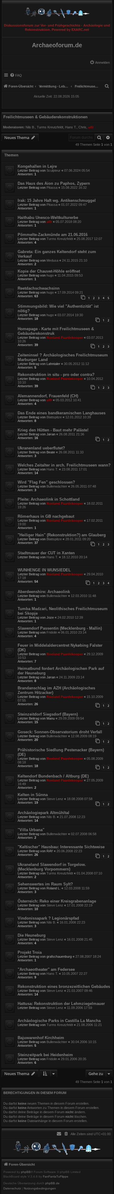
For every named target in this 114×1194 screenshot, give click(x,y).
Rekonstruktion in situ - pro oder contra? (56, 374)
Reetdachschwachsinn (39, 288)
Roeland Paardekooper (65, 337)
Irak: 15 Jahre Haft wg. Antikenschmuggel (57, 200)
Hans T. (71, 127)
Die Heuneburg (32, 935)
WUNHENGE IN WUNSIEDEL (44, 570)
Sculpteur (53, 170)
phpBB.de (52, 1183)
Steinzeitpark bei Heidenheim (45, 1055)
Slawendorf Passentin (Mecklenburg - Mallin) (60, 628)
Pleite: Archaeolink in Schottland (49, 499)
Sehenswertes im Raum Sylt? (45, 884)
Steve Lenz (55, 799)
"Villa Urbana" (31, 830)
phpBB (26, 1172)
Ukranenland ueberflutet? (41, 448)
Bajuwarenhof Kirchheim (41, 1037)
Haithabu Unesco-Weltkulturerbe (48, 217)
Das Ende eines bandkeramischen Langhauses (61, 413)
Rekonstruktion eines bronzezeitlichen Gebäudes (64, 986)
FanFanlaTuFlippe (55, 1176)
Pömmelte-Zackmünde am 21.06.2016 (53, 234)
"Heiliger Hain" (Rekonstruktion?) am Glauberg (62, 535)
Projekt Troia (30, 952)
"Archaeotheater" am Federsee (46, 969)
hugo (50, 275)
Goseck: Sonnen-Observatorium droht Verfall (60, 732)
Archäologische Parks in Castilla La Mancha (59, 1020)
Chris (82, 127)
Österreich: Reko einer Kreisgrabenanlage (57, 901)
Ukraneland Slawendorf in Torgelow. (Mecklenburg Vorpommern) (52, 866)
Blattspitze (54, 417)
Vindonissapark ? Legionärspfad (48, 918)
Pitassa (52, 187)
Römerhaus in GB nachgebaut (46, 516)
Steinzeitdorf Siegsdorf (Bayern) (48, 714)
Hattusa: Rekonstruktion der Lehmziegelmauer (61, 1003)
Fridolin (52, 632)
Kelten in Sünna (33, 794)
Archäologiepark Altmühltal (43, 812)
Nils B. (30, 127)
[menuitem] (100, 62)
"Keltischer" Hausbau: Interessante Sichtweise (61, 847)
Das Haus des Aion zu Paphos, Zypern (54, 183)
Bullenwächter (57, 486)
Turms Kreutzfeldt (50, 127)
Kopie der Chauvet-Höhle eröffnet (49, 271)
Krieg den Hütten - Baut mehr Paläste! (53, 430)
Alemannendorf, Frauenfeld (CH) (48, 396)
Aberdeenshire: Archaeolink (44, 591)
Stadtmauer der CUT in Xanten (46, 553)
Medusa (52, 260)
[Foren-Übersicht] (57, 11)
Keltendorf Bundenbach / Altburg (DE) (53, 776)
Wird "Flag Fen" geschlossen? (46, 482)
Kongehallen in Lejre (37, 166)
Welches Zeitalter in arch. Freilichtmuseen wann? (64, 465)
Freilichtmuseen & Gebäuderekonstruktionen (45, 117)
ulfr (91, 127)
